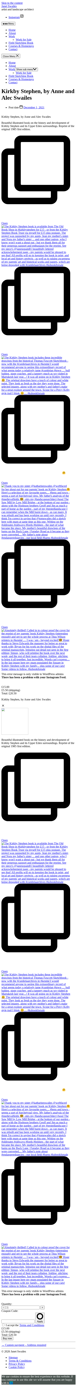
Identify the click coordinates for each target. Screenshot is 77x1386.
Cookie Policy (17, 1367)
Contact (13, 49)
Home (12, 29)
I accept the (24, 1325)
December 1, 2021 (33, 107)
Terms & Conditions (20, 1360)
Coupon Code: (9, 1310)
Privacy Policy (17, 1363)
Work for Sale (24, 39)
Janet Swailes (9, 6)
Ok (11, 1382)
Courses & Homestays (21, 46)
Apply (40, 1321)
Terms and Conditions (31, 1325)
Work (12, 36)
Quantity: (6, 1303)
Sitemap (13, 1357)
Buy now (7, 1338)
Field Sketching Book (21, 42)
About (12, 33)
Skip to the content (12, 2)
